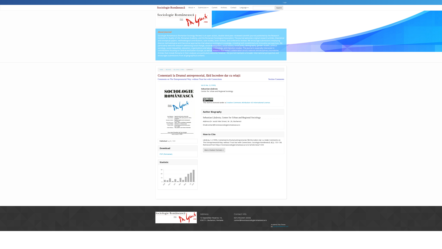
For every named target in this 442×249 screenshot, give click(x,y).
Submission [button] (202, 7)
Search (279, 8)
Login (285, 2)
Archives (224, 7)
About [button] (190, 7)
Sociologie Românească (171, 7)
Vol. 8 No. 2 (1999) (178, 69)
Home (161, 69)
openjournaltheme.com (280, 226)
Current (214, 7)
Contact (233, 7)
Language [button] (243, 7)
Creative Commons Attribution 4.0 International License (248, 102)
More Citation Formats (213, 150)
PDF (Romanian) (166, 154)
